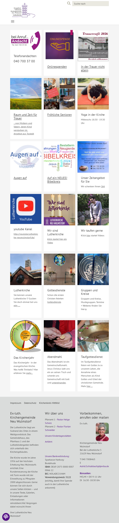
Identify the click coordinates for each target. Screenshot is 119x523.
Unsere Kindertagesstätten (58, 435)
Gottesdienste (54, 302)
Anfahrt (48, 441)
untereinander (59, 382)
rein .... (17, 305)
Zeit (103, 186)
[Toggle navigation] (12, 21)
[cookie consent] (6, 516)
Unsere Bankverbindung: (57, 456)
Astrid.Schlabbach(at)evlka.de (94, 466)
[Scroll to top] (112, 516)
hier (88, 235)
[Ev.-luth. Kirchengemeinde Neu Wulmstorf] (33, 10)
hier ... (90, 386)
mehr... (29, 373)
